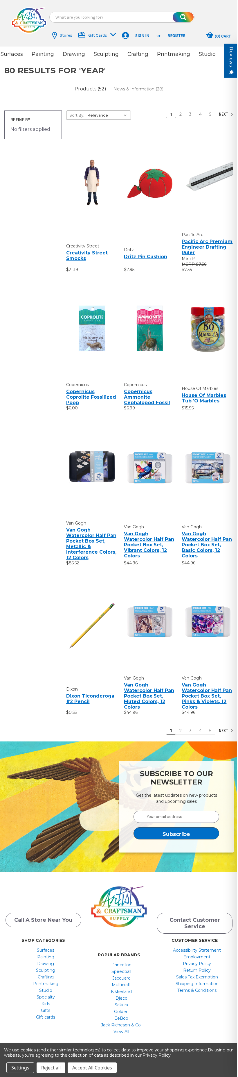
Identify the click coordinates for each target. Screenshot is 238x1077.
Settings (20, 1067)
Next (224, 114)
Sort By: (76, 115)
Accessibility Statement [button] (197, 950)
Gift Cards (97, 35)
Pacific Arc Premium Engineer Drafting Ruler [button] (207, 247)
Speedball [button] (121, 971)
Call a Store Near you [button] (43, 920)
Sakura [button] (121, 1005)
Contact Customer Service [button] (195, 923)
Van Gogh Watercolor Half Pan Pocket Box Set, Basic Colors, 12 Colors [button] (207, 545)
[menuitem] (45, 950)
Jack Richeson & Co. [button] (121, 1025)
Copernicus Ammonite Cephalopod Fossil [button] (147, 397)
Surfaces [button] (12, 54)
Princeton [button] (121, 964)
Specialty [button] (46, 997)
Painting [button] (43, 54)
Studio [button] (207, 54)
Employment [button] (196, 957)
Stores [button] (66, 35)
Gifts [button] (45, 1010)
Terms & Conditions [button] (197, 990)
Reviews (231, 57)
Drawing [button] (74, 54)
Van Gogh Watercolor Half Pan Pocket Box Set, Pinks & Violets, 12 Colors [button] (207, 696)
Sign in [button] (142, 35)
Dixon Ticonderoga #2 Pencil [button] (90, 698)
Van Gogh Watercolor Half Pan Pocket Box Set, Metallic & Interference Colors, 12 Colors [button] (91, 543)
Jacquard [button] (121, 978)
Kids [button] (46, 1003)
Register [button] (176, 35)
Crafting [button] (137, 54)
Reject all (51, 1067)
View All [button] (121, 1031)
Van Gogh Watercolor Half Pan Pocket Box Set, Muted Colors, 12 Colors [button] (149, 696)
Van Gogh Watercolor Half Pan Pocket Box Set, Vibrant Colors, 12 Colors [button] (149, 545)
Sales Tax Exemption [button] (197, 977)
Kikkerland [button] (121, 991)
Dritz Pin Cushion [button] (145, 256)
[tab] (90, 89)
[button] (29, 20)
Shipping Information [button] (197, 983)
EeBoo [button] (121, 1018)
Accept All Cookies (92, 1067)
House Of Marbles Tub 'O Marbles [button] (204, 398)
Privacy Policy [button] (197, 963)
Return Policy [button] (197, 970)
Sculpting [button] (106, 54)
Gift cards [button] (45, 1017)
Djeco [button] (121, 998)
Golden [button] (121, 1011)
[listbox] (109, 115)
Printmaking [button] (173, 54)
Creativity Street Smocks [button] (87, 255)
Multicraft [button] (121, 984)
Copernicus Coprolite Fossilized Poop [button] (91, 397)
